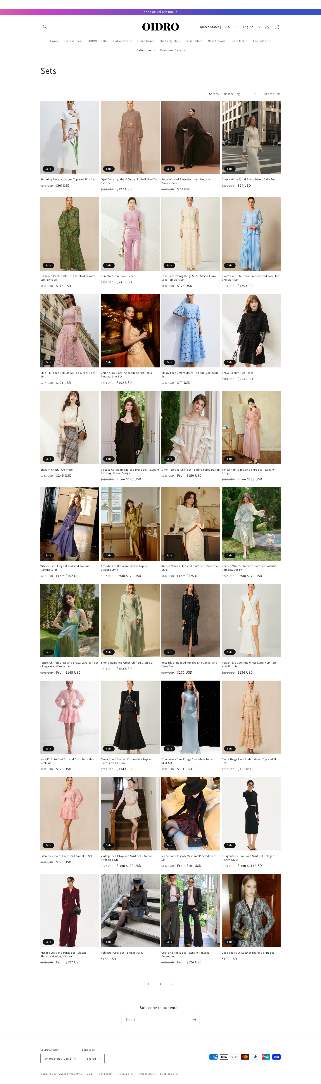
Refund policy (104, 1073)
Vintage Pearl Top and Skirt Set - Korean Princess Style (127, 857)
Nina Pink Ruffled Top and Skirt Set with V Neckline (67, 761)
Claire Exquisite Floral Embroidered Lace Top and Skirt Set (250, 278)
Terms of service (146, 1073)
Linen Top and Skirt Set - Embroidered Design (190, 469)
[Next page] (172, 984)
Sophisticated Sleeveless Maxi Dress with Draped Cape (187, 181)
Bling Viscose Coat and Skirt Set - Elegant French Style (248, 857)
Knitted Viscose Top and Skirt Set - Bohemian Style (190, 568)
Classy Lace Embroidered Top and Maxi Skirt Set (189, 374)
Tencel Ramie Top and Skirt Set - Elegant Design (248, 471)
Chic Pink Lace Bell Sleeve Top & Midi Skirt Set (67, 374)
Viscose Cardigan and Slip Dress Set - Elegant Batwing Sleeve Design (130, 471)
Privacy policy (125, 1073)
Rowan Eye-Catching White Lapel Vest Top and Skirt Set (249, 664)
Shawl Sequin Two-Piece (237, 373)
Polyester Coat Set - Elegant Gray (122, 952)
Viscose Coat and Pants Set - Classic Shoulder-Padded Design (63, 954)
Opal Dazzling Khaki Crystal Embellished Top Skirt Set (129, 181)
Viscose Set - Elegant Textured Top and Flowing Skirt (65, 568)
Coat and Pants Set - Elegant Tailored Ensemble (185, 954)
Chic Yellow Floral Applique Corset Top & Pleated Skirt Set (126, 374)
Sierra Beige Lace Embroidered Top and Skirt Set (251, 761)
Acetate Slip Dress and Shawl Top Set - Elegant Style (125, 568)
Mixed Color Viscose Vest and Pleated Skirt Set (188, 857)
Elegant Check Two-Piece (56, 469)
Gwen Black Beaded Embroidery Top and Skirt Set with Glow (127, 761)
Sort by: (214, 94)
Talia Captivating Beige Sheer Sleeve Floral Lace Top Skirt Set (189, 278)
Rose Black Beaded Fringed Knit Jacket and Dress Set (189, 664)
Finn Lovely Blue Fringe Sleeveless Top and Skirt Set (188, 761)
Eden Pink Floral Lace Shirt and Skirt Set (66, 856)
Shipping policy (169, 1073)
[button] (45, 27)
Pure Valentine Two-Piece (117, 276)
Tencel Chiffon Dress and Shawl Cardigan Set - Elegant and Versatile (69, 664)
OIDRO (53, 1073)
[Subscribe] (195, 1019)
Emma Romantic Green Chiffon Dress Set (127, 662)
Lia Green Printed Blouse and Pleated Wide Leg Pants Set (67, 278)
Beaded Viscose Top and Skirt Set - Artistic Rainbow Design (249, 568)
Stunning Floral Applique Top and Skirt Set (67, 179)
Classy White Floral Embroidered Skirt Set (248, 179)
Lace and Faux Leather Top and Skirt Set (248, 952)
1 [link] (149, 984)
